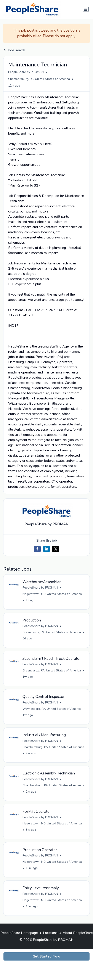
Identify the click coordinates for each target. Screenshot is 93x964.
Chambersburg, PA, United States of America (39, 79)
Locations (50, 932)
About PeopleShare (78, 932)
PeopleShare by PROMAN (26, 72)
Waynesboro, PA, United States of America (52, 709)
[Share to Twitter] (55, 549)
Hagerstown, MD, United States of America (52, 594)
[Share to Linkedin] (46, 549)
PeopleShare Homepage (19, 932)
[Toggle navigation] (86, 9)
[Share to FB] (37, 549)
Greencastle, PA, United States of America (51, 632)
